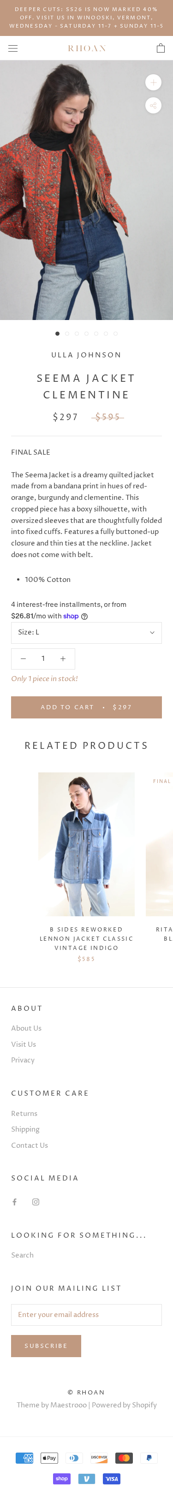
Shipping (25, 1129)
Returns (24, 1114)
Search (22, 1255)
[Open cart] (161, 48)
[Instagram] (35, 1202)
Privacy (23, 1060)
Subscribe (46, 1346)
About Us (26, 1028)
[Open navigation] (13, 48)
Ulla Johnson (86, 355)
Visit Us (23, 1045)
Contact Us (29, 1146)
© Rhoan (86, 1392)
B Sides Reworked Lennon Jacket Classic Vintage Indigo (86, 939)
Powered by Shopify (124, 1405)
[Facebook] (14, 1202)
